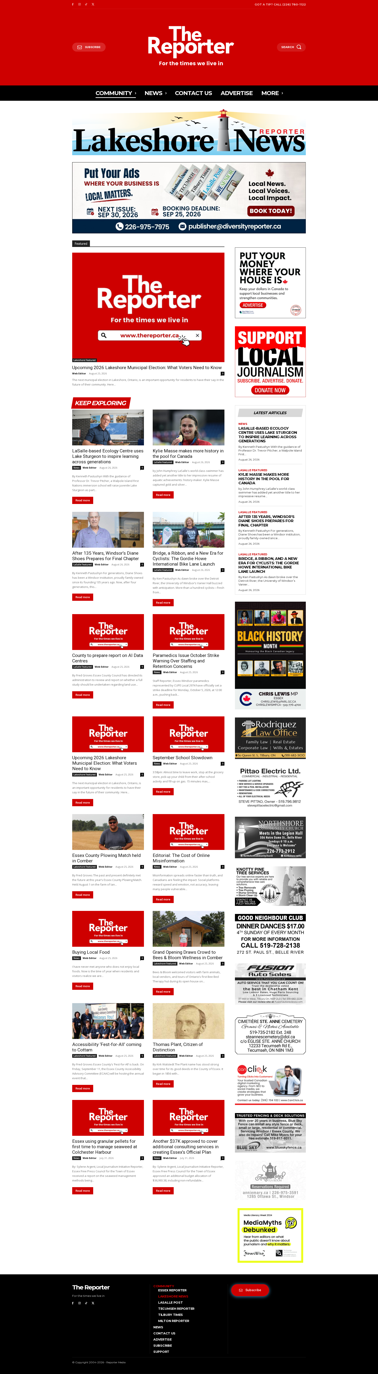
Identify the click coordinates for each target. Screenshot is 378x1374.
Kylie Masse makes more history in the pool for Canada (188, 453)
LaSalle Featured (163, 462)
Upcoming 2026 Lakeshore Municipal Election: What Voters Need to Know (147, 367)
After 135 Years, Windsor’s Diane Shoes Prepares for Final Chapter (105, 556)
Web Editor (79, 373)
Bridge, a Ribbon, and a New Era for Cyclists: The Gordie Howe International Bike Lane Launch (188, 559)
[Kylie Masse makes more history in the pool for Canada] (188, 427)
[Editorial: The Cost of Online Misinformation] (188, 832)
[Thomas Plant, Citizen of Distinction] (188, 1021)
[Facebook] (72, 4)
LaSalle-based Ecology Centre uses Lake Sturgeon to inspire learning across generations (108, 456)
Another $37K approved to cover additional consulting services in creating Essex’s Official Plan (186, 1147)
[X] (93, 4)
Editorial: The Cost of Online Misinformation (181, 858)
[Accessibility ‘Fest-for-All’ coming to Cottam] (108, 1021)
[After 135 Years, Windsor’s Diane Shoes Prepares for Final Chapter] (108, 530)
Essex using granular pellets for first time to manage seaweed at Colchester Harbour (104, 1147)
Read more (82, 500)
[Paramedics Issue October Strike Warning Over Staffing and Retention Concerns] (188, 632)
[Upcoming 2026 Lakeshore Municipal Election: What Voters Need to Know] (148, 307)
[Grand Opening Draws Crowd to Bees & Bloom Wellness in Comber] (188, 929)
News (77, 467)
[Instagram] (79, 4)
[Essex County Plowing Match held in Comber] (108, 832)
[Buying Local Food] (108, 929)
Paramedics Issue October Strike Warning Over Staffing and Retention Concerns (186, 661)
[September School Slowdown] (188, 734)
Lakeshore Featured (85, 360)
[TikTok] (86, 4)
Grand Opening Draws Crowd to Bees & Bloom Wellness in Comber (188, 955)
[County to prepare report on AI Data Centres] (108, 632)
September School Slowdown (182, 757)
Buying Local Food (91, 952)
